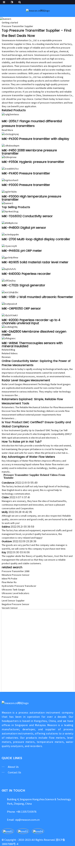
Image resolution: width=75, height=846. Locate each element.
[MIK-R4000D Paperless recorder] (9, 268)
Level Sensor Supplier (13, 600)
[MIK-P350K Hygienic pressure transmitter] (9, 157)
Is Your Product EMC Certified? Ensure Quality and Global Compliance (36, 424)
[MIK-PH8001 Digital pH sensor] (10, 222)
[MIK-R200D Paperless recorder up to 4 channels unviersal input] (10, 315)
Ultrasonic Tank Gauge (13, 589)
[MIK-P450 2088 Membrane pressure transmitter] (10, 145)
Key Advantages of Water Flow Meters (28, 457)
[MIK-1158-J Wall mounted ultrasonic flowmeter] (10, 291)
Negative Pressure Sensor (15, 604)
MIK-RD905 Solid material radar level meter (35, 262)
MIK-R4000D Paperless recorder (26, 273)
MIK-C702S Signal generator (23, 285)
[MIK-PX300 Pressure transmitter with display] (10, 133)
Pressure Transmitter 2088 (15, 571)
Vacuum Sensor (10, 607)
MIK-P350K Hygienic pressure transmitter (33, 161)
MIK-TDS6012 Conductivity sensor (27, 216)
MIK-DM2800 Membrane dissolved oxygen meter (34, 333)
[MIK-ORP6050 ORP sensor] (9, 303)
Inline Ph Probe (9, 578)
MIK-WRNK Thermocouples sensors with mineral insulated (32, 345)
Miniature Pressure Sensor (15, 574)
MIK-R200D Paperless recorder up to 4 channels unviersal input (31, 322)
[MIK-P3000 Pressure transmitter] (10, 180)
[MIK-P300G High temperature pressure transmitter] (9, 191)
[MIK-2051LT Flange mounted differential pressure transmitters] (10, 114)
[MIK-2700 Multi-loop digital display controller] (10, 234)
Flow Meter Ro (9, 582)
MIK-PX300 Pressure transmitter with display (35, 138)
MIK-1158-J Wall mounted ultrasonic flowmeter (37, 297)
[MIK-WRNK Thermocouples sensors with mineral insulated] (9, 338)
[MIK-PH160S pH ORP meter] (9, 245)
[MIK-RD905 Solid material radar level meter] (10, 257)
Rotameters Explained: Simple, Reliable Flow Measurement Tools (32, 401)
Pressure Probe (10, 596)
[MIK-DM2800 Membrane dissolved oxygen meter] (9, 326)
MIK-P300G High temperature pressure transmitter (31, 198)
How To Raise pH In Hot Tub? (22, 441)
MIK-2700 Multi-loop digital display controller (36, 239)
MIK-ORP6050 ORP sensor (21, 308)
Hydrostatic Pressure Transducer (19, 585)
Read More (7, 130)
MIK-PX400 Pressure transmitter (26, 173)
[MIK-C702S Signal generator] (9, 280)
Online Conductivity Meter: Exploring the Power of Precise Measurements (36, 363)
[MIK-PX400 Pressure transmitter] (10, 168)
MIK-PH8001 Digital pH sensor (24, 227)
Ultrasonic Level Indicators (15, 593)
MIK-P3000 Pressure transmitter (26, 184)
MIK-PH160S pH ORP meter (22, 250)
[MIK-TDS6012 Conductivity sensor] (10, 211)
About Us (13, 766)
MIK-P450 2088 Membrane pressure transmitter (29, 152)
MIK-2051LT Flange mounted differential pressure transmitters (32, 123)
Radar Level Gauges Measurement (26, 380)
